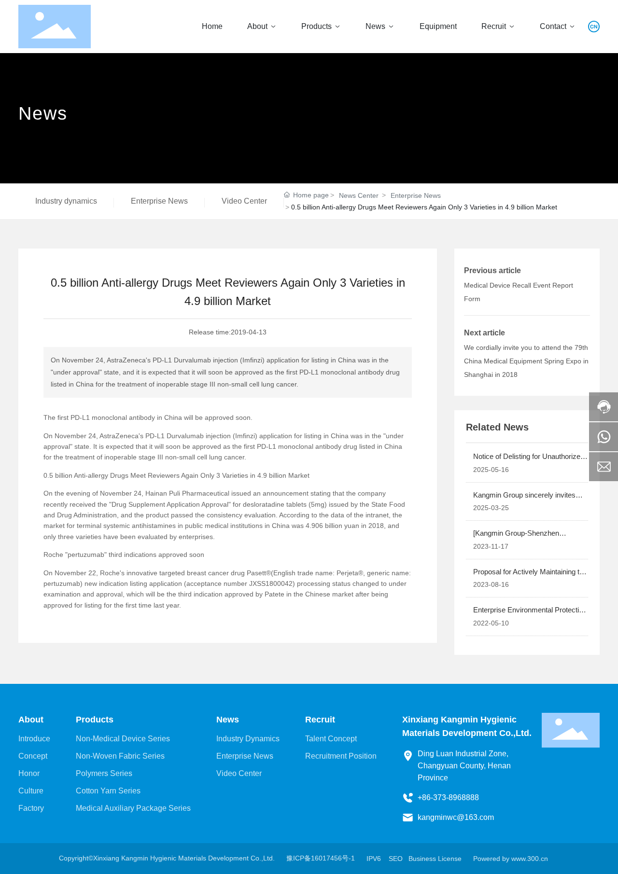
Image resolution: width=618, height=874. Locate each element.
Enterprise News (159, 201)
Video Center (244, 201)
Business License (435, 858)
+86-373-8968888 (448, 797)
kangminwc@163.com (456, 817)
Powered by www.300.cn (510, 858)
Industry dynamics (66, 201)
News (43, 113)
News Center (359, 195)
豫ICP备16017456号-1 (320, 858)
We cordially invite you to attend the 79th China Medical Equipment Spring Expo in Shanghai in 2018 (526, 361)
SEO (396, 858)
